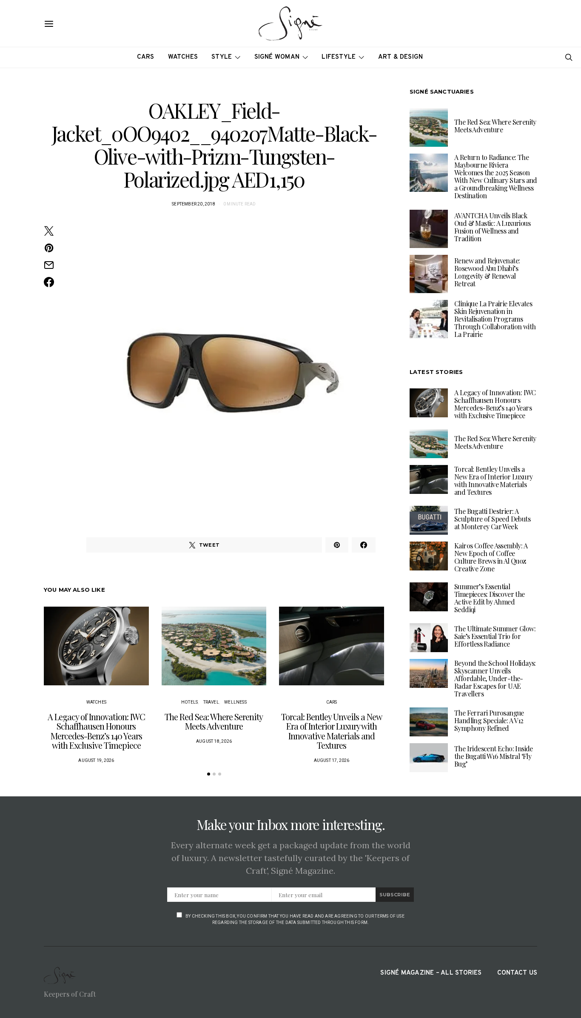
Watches (183, 57)
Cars (145, 57)
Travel (211, 702)
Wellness (235, 702)
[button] (208, 774)
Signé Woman (277, 57)
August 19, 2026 (96, 760)
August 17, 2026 (332, 760)
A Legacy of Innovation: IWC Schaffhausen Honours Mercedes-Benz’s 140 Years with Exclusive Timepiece (96, 731)
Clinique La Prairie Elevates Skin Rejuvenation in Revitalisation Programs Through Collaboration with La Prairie (494, 319)
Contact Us (517, 973)
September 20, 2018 (193, 204)
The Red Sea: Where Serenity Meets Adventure (214, 721)
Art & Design (400, 57)
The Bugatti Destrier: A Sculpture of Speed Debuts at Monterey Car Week (492, 518)
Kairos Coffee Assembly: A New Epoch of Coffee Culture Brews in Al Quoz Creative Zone (490, 557)
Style (221, 57)
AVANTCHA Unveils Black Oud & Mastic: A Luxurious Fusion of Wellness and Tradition (492, 227)
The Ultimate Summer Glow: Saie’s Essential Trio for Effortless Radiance (494, 636)
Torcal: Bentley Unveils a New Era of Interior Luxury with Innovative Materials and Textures (331, 731)
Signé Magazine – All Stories (430, 973)
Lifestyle (339, 57)
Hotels (189, 702)
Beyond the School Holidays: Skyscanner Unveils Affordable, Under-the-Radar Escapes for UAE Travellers (495, 678)
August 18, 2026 (214, 741)
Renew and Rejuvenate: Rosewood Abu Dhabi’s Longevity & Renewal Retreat (487, 272)
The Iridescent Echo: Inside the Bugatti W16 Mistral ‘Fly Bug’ (493, 756)
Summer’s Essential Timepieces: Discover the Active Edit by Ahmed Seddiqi (489, 597)
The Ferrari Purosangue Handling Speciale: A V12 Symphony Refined (489, 720)
